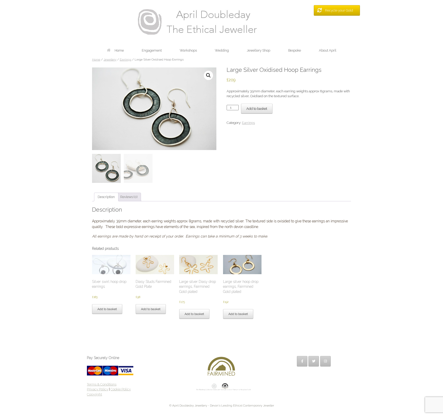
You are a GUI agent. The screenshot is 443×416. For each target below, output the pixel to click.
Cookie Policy (120, 389)
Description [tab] (106, 197)
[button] (208, 75)
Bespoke (294, 50)
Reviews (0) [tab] (128, 197)
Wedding (222, 50)
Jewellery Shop (258, 50)
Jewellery (110, 59)
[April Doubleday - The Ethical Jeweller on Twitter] (313, 361)
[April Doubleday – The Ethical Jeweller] (221, 21)
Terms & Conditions (101, 384)
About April (327, 50)
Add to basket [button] (107, 309)
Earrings (125, 59)
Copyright (94, 394)
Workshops (188, 50)
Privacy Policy (97, 389)
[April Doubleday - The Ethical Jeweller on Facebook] (302, 361)
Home (119, 50)
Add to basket (256, 109)
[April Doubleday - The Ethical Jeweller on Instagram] (325, 361)
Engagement (152, 50)
